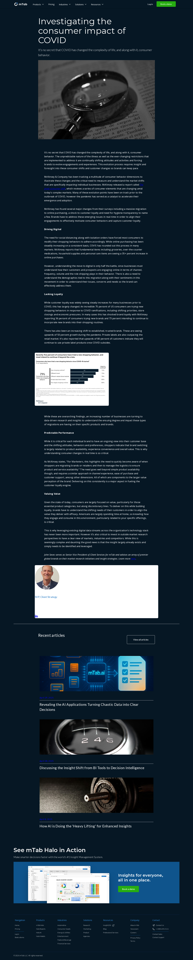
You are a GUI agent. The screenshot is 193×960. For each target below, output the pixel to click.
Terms (132, 941)
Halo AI (38, 933)
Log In (17, 934)
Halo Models (40, 936)
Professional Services (110, 933)
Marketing (87, 929)
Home (17, 925)
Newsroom (134, 929)
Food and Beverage (64, 940)
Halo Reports (40, 929)
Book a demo (166, 4)
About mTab (134, 925)
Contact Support (158, 937)
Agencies (86, 936)
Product (86, 933)
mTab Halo (40, 925)
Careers (133, 933)
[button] (38, 4)
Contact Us (160, 925)
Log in (150, 4)
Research (86, 925)
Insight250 (107, 925)
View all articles (140, 639)
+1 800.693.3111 (162, 929)
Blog (104, 929)
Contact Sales (157, 934)
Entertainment (63, 936)
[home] (21, 4)
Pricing (17, 929)
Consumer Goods (64, 929)
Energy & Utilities (64, 933)
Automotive (62, 925)
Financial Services (64, 944)
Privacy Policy (135, 938)
